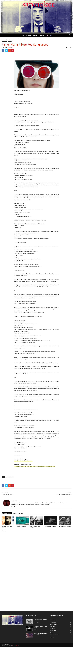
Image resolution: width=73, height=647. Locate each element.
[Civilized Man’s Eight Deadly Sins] (29, 635)
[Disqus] (36, 552)
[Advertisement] (36, 57)
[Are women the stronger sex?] (65, 520)
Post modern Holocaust (21, 526)
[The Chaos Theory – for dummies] (8, 520)
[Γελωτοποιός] (36, 16)
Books (35, 35)
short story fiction (9, 476)
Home (22, 35)
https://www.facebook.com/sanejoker (23, 460)
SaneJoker (5, 47)
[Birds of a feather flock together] (36, 520)
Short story (10, 41)
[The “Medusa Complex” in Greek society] (29, 628)
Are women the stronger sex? (65, 526)
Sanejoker (28, 35)
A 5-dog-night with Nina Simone (64, 494)
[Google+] (12, 507)
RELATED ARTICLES (6, 513)
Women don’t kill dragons (7, 494)
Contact (42, 35)
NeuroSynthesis (15, 645)
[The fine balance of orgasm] (50, 520)
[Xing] (15, 507)
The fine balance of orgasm (50, 526)
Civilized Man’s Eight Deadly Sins (40, 633)
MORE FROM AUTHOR (18, 513)
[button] (69, 35)
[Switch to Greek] (51, 35)
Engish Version (8, 39)
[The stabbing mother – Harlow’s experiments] (29, 621)
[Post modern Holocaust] (22, 520)
